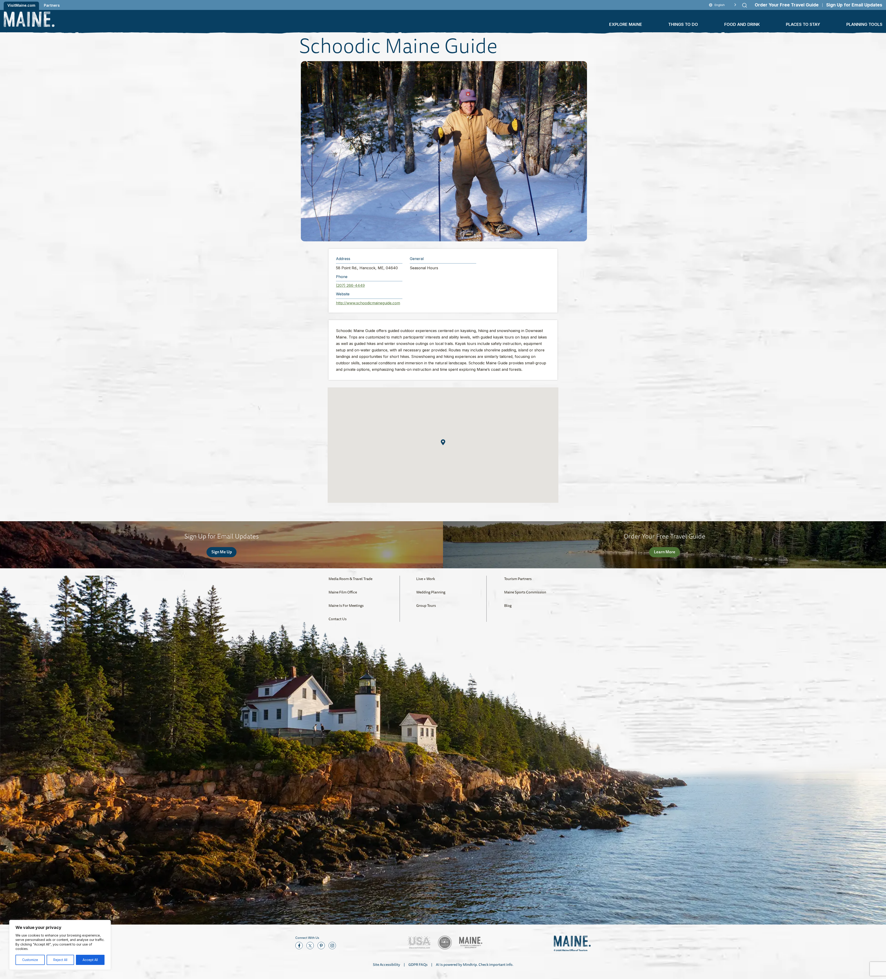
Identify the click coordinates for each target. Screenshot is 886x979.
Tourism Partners (518, 579)
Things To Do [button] (683, 24)
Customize (30, 960)
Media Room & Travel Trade (350, 579)
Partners (52, 5)
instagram (332, 945)
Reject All (60, 960)
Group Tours (426, 605)
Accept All (90, 960)
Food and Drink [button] (742, 24)
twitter (310, 945)
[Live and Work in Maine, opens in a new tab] (445, 942)
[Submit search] (744, 5)
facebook (299, 945)
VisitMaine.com (21, 5)
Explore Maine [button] (625, 24)
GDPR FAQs (418, 964)
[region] (60, 945)
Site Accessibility (386, 964)
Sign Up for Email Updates (854, 5)
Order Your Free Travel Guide (787, 5)
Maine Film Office (343, 592)
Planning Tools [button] (864, 24)
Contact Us (338, 619)
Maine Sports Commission (525, 592)
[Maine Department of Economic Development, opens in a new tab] (470, 942)
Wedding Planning (430, 592)
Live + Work (425, 579)
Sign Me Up (221, 551)
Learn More (664, 551)
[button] (444, 151)
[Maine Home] (29, 19)
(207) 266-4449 (350, 285)
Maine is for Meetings (346, 605)
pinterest (321, 945)
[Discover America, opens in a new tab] (419, 942)
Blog (508, 605)
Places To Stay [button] (803, 24)
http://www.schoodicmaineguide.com (368, 303)
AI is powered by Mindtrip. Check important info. (474, 964)
